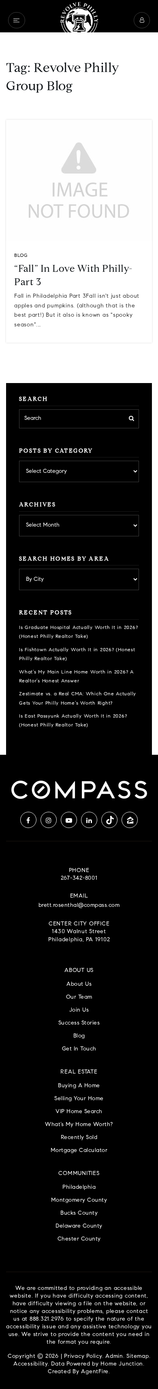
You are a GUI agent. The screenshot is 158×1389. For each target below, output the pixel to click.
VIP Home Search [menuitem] (79, 1112)
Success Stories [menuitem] (79, 1023)
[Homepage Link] (79, 20)
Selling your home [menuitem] (79, 1099)
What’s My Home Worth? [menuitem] (79, 1125)
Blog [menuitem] (79, 1036)
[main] (79, 377)
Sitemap (137, 1356)
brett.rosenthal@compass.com (79, 905)
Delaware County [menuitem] (79, 1226)
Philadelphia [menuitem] (79, 1187)
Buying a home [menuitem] (79, 1086)
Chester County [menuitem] (79, 1239)
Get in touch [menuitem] (79, 1049)
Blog (21, 255)
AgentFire (95, 1372)
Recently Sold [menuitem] (79, 1138)
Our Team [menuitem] (79, 997)
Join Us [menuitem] (79, 1010)
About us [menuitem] (79, 984)
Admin (114, 1356)
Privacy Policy (83, 1356)
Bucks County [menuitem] (79, 1213)
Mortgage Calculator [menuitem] (79, 1151)
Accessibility (30, 1364)
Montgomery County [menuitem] (79, 1200)
